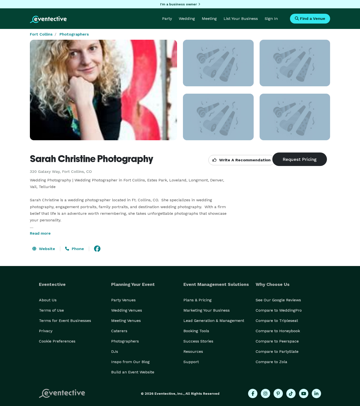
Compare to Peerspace (277, 341)
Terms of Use (51, 310)
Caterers (119, 331)
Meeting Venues (126, 320)
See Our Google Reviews (278, 300)
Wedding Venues (126, 310)
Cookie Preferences (57, 341)
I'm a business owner (178, 4)
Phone (77, 248)
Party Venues (123, 300)
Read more (40, 233)
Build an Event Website (132, 372)
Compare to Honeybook (278, 331)
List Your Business (241, 18)
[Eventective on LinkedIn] (316, 393)
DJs (114, 351)
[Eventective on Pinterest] (278, 393)
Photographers (74, 34)
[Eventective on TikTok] (291, 393)
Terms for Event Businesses (65, 320)
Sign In (271, 18)
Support (191, 361)
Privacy (45, 331)
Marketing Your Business (206, 310)
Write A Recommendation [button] (244, 160)
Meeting (209, 18)
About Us (48, 300)
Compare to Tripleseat (277, 320)
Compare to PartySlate (277, 351)
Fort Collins (41, 34)
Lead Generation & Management (213, 320)
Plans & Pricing (197, 300)
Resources (193, 351)
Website (46, 248)
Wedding (187, 18)
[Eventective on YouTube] (303, 393)
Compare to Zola (271, 361)
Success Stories (198, 341)
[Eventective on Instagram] (265, 393)
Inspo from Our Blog (130, 361)
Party (167, 18)
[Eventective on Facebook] (252, 393)
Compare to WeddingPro (279, 310)
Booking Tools (196, 331)
